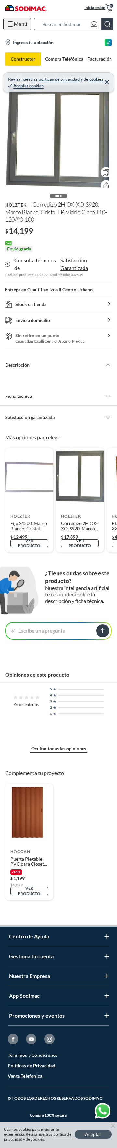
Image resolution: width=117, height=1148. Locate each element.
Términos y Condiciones (32, 1055)
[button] (75, 24)
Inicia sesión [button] (94, 7)
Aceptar (93, 1134)
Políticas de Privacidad (32, 1065)
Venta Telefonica (25, 1076)
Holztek (16, 205)
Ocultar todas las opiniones (58, 748)
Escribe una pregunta (41, 631)
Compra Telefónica (64, 59)
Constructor (23, 59)
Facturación (99, 59)
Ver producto (29, 543)
